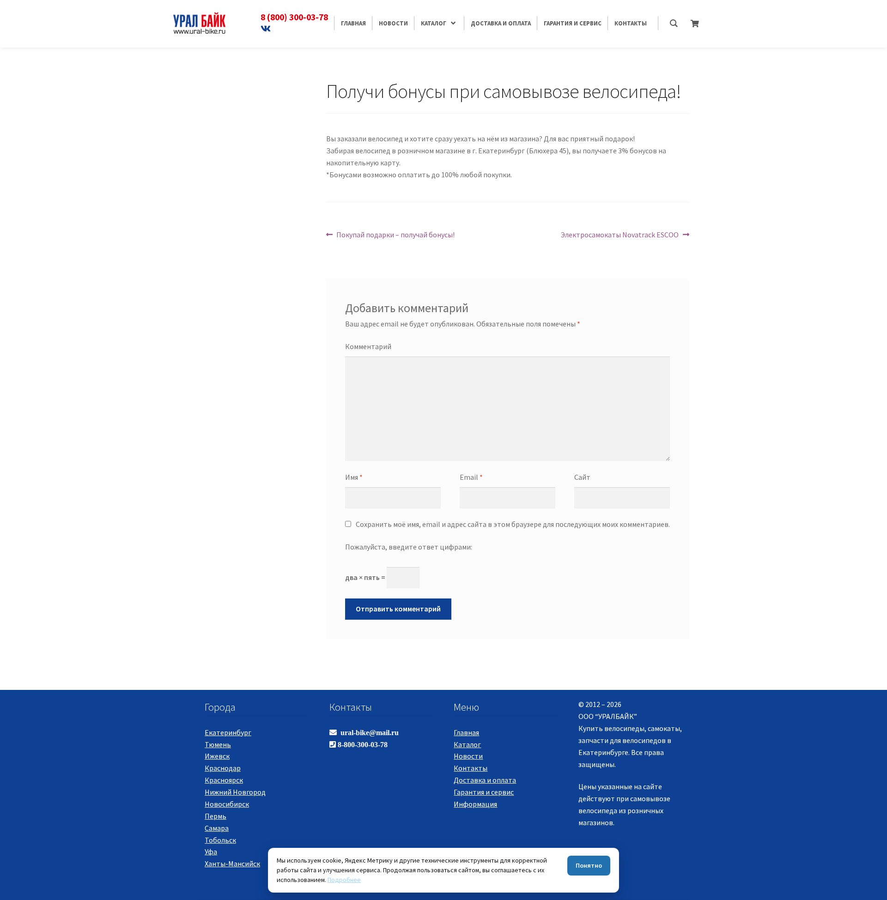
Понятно (589, 865)
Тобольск (220, 840)
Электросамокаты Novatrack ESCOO (620, 234)
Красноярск (224, 780)
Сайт (582, 477)
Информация (475, 804)
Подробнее (344, 880)
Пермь (215, 816)
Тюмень (218, 744)
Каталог (467, 744)
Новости (468, 756)
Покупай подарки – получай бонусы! (395, 234)
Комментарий (368, 346)
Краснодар (223, 768)
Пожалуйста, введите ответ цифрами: (408, 546)
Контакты (470, 768)
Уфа (211, 851)
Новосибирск (227, 804)
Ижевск (217, 756)
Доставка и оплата (485, 780)
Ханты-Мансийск (232, 863)
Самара (217, 828)
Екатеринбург (228, 732)
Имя (354, 477)
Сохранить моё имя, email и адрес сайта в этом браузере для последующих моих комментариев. (513, 524)
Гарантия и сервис (484, 792)
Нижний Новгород (235, 792)
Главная (466, 732)
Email (471, 477)
